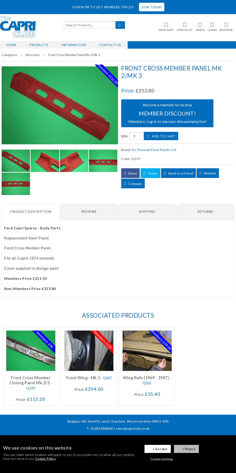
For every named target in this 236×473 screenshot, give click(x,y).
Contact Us (110, 45)
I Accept (160, 448)
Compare (134, 184)
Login (212, 30)
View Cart (166, 30)
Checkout (185, 30)
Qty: (124, 136)
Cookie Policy (45, 459)
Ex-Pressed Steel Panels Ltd (154, 150)
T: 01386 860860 (99, 428)
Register (226, 30)
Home (11, 45)
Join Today (151, 7)
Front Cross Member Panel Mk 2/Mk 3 (74, 55)
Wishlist (209, 173)
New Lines (33, 55)
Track (200, 30)
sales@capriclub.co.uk (133, 428)
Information (73, 45)
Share (132, 173)
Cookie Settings (161, 459)
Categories (9, 55)
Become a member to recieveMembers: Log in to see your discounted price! (167, 113)
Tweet (152, 173)
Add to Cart (163, 136)
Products (39, 45)
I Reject (189, 448)
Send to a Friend (180, 173)
